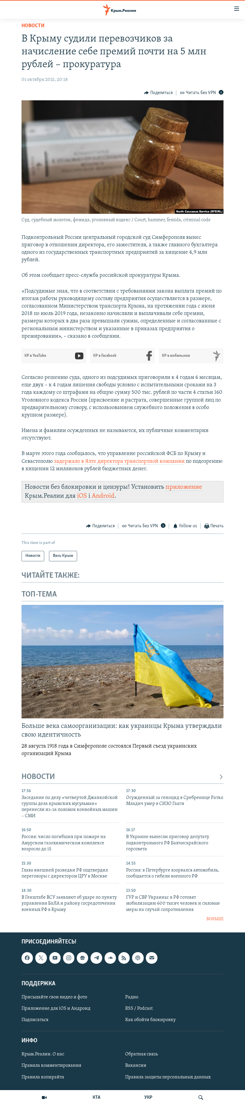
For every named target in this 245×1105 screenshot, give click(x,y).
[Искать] (201, 1097)
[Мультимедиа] (44, 1097)
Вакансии (135, 1065)
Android (103, 496)
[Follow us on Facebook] (27, 958)
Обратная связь (141, 1054)
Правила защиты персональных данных (168, 1077)
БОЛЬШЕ (214, 919)
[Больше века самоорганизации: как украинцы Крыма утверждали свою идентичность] (122, 661)
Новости (33, 26)
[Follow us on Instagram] (68, 958)
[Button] (158, 93)
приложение (184, 487)
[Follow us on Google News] (82, 958)
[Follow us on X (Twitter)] (41, 958)
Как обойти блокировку (150, 1020)
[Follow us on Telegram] (96, 958)
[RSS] (124, 958)
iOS (82, 496)
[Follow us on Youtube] (55, 958)
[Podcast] (137, 958)
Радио (131, 997)
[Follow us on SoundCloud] (110, 958)
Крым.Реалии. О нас (43, 1054)
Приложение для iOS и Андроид (56, 1008)
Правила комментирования (51, 1065)
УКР (148, 1097)
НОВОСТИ (38, 777)
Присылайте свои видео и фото (54, 997)
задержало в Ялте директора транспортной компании (119, 461)
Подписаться (35, 1020)
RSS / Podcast (139, 1008)
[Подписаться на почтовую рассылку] (151, 958)
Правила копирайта (43, 1077)
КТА (96, 1097)
